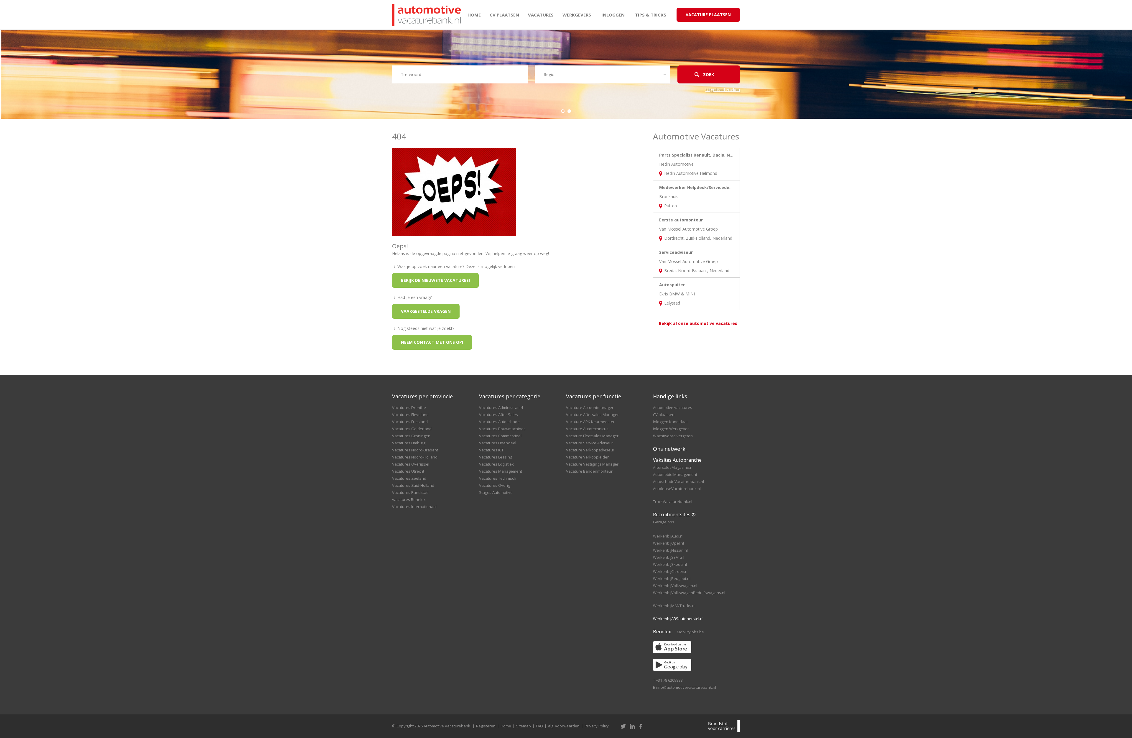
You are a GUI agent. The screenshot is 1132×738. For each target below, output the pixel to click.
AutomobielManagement (675, 474)
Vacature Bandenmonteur (589, 471)
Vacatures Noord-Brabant (415, 450)
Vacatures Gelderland (412, 428)
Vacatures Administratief (501, 407)
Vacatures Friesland (410, 421)
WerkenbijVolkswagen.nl (675, 585)
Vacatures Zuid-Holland (413, 485)
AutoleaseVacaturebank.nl (677, 488)
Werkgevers (576, 15)
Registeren (486, 726)
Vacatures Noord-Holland (414, 457)
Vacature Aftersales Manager (592, 414)
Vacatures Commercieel (500, 435)
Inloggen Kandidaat (670, 421)
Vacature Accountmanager (589, 407)
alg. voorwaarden (564, 726)
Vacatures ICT (491, 450)
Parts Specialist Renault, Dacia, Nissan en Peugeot (713, 155)
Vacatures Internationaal (414, 506)
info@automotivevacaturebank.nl (686, 687)
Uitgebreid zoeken (722, 89)
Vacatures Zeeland (409, 478)
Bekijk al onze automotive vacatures (698, 323)
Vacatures (541, 15)
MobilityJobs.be (690, 632)
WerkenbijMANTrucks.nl (674, 605)
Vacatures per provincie (422, 396)
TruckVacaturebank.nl (672, 501)
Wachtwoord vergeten (673, 435)
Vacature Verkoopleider (587, 457)
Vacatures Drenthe (409, 407)
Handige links (670, 396)
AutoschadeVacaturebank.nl (678, 481)
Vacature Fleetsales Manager (592, 435)
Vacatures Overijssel (410, 464)
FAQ (539, 726)
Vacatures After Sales (498, 414)
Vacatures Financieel (497, 443)
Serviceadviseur (676, 252)
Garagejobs (663, 522)
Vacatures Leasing (495, 457)
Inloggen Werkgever (671, 428)
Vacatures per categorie (509, 396)
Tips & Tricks (650, 15)
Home (474, 15)
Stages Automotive (496, 492)
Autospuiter (672, 284)
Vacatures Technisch (497, 478)
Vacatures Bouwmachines (502, 428)
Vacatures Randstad (410, 492)
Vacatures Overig (494, 485)
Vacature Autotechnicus (587, 428)
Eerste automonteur (681, 220)
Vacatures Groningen (411, 435)
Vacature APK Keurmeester (590, 421)
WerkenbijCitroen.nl (670, 571)
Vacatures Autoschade (499, 421)
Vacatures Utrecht (408, 471)
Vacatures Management (500, 471)
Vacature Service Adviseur (589, 443)
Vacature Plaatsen (708, 14)
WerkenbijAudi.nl (668, 536)
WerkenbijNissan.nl (670, 550)
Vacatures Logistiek (496, 464)
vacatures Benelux (409, 499)
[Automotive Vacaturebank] (426, 15)
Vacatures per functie (593, 396)
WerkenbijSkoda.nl (670, 564)
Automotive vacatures (672, 407)
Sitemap (523, 726)
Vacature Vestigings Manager (592, 464)
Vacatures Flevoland (410, 414)
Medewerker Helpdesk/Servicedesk (696, 187)
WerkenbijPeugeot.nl (671, 578)
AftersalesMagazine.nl (673, 467)
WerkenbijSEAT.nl (668, 557)
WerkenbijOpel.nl (668, 543)
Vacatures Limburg (408, 443)
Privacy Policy (597, 726)
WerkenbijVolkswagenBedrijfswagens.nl (689, 592)
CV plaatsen (504, 15)
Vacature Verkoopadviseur (590, 450)
